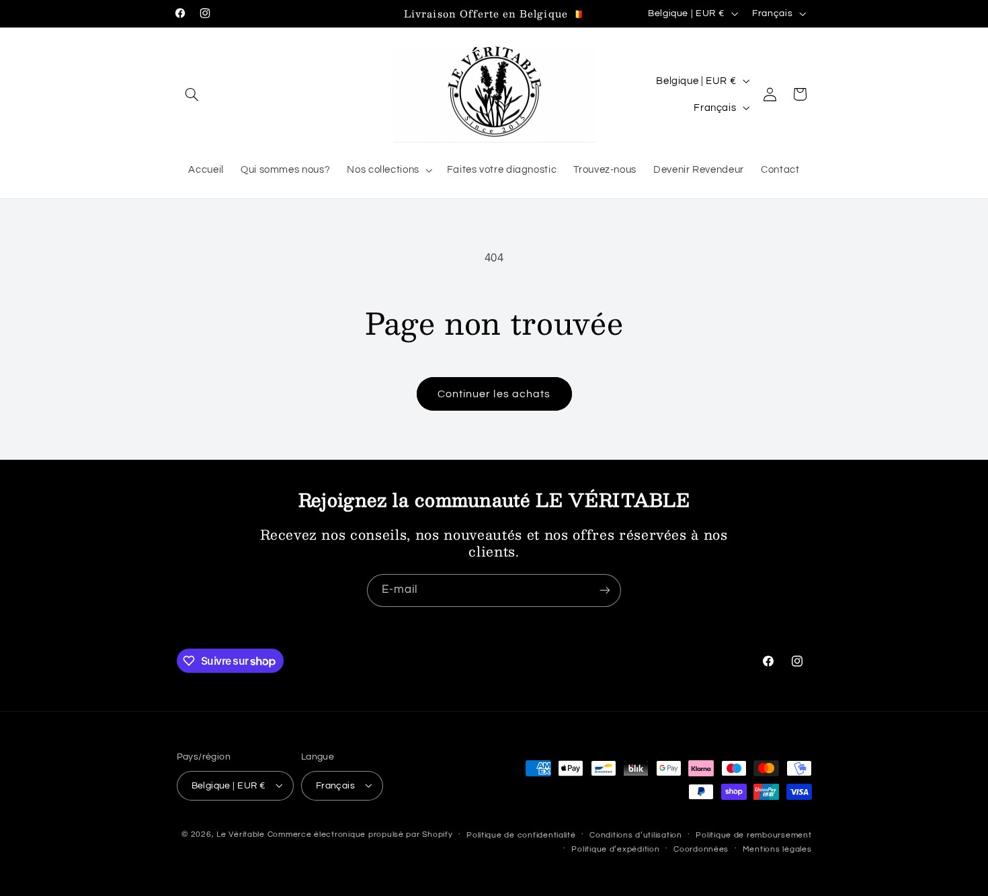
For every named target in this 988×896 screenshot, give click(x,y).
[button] (192, 94)
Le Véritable (240, 834)
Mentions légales (777, 848)
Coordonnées (701, 848)
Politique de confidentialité (521, 834)
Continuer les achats (494, 394)
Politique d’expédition (615, 848)
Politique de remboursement (753, 834)
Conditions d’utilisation (635, 834)
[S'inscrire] (604, 590)
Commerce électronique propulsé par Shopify (360, 834)
